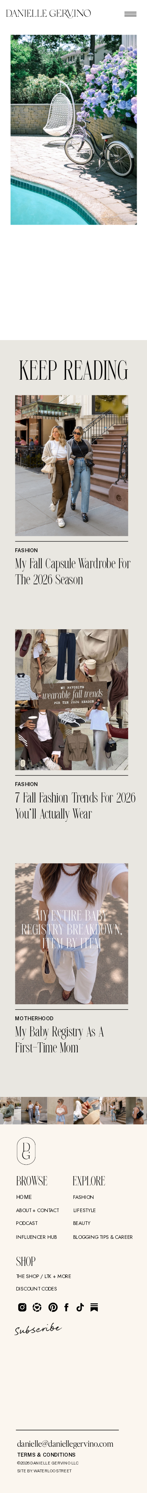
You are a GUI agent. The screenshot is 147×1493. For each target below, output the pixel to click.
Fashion (26, 550)
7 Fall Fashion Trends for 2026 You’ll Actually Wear (75, 806)
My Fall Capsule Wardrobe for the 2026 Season (73, 572)
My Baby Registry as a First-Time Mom (59, 1040)
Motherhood (34, 1018)
